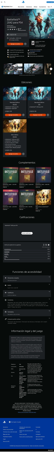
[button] (35, 51)
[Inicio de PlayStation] (23, 2)
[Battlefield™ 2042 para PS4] (13, 68)
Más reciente (21, 6)
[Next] (51, 69)
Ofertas (35, 6)
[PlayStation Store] (7, 6)
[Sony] (51, 451)
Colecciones (29, 6)
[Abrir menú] (1, 2)
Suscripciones (42, 6)
